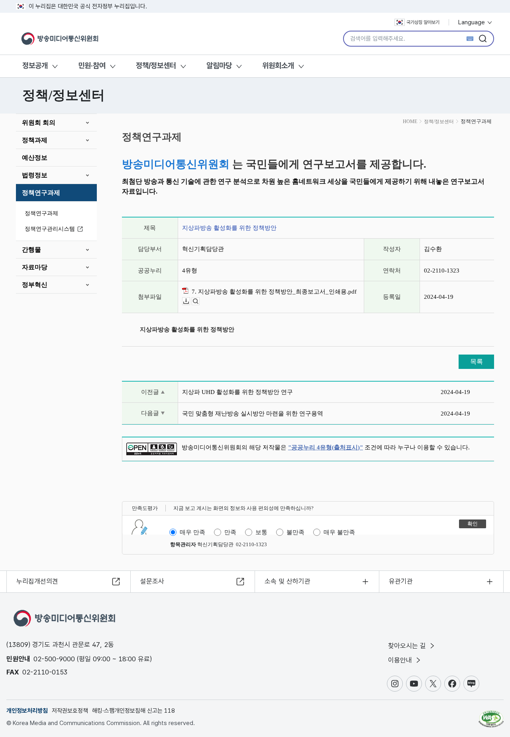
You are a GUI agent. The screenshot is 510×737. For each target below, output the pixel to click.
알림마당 (219, 65)
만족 (230, 532)
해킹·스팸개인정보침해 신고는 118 (133, 710)
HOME (410, 121)
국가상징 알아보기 (422, 22)
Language (472, 22)
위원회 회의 (38, 122)
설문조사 (152, 581)
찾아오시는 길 (408, 646)
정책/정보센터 (156, 65)
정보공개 (35, 65)
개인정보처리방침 (27, 710)
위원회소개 (278, 65)
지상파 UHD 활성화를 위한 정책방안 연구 (237, 392)
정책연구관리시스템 (50, 229)
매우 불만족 (339, 532)
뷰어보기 (199, 301)
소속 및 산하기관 (287, 581)
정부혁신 (34, 284)
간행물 (31, 249)
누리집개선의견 (37, 581)
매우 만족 (192, 532)
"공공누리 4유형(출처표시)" (325, 447)
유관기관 (401, 581)
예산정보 (34, 157)
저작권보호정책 (70, 710)
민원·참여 (92, 65)
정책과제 (34, 140)
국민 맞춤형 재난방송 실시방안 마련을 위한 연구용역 (252, 413)
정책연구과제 (41, 192)
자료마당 (34, 267)
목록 (476, 361)
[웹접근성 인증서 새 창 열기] (491, 715)
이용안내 (401, 660)
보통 (261, 532)
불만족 (295, 532)
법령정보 (34, 175)
